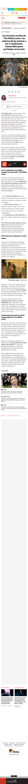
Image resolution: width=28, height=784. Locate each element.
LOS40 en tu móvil (9, 745)
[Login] (26, 13)
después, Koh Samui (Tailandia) (13, 123)
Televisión (3, 415)
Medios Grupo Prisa (14, 754)
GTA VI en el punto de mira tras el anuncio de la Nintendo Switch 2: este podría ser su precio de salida (7, 700)
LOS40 (3, 9)
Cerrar (25, 22)
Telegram (19, 91)
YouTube (11, 712)
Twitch (20, 712)
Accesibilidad (12, 742)
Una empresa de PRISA (14, 751)
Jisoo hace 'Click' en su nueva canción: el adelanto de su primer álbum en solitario (12, 392)
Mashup (7, 31)
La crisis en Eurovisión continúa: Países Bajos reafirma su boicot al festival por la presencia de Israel (14, 408)
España (3, 18)
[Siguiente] (26, 28)
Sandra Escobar (12, 95)
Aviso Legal (5, 742)
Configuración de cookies (19, 744)
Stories (23, 712)
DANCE (16, 9)
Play (26, 781)
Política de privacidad (20, 742)
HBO (8, 415)
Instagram (5, 712)
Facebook (9, 91)
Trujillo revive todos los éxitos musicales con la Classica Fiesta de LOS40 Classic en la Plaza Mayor (13, 400)
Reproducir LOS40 (24, 164)
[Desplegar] (14, 776)
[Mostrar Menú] (2, 13)
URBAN (22, 9)
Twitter (12, 91)
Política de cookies (8, 744)
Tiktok (8, 712)
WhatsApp (15, 91)
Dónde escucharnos (19, 745)
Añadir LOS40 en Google (15, 106)
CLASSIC (10, 9)
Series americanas (15, 415)
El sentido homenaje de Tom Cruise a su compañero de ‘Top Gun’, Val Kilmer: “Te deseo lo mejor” (20, 700)
